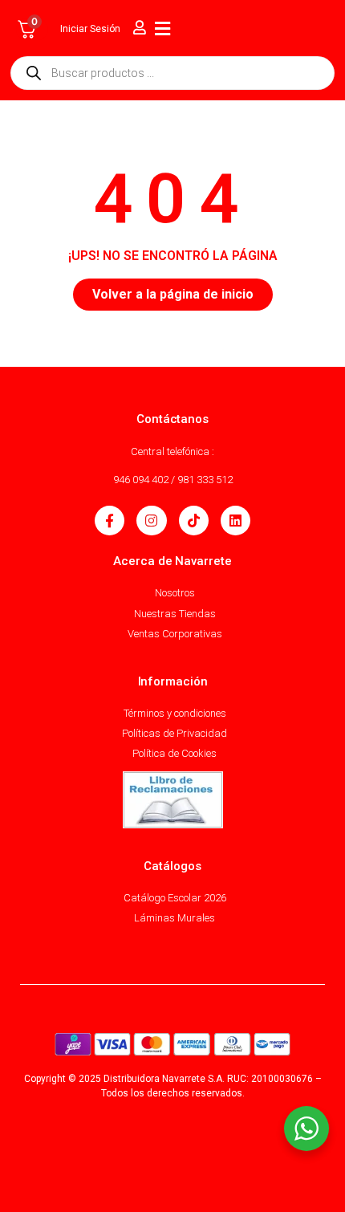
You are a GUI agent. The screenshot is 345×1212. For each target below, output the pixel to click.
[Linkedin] (235, 520)
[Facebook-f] (109, 520)
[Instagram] (151, 520)
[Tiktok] (194, 520)
